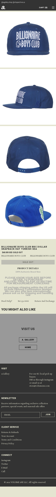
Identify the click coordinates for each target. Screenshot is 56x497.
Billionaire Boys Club (13, 256)
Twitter (4, 464)
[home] (3, 7)
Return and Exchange (45, 301)
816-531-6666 (23, 301)
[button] (53, 7)
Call (3, 471)
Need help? (6, 301)
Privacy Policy (7, 443)
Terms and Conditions (11, 439)
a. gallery (28, 340)
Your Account (7, 436)
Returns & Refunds (10, 432)
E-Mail (4, 468)
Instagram (5, 460)
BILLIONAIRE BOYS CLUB (42, 256)
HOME (28, 347)
